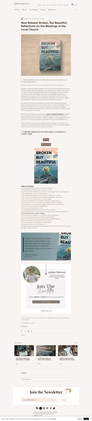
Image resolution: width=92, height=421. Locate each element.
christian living (25, 323)
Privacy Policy (53, 419)
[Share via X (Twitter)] (25, 331)
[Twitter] (54, 408)
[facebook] (50, 408)
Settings (80, 419)
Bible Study (52, 9)
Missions (43, 9)
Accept (86, 419)
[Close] (90, 419)
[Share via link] (31, 331)
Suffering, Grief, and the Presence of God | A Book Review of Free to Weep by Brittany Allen (67, 359)
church (32, 323)
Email (22, 396)
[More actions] (70, 19)
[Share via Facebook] (21, 331)
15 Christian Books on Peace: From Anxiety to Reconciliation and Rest (45, 359)
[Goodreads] (40, 408)
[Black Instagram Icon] (44, 408)
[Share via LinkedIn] (28, 331)
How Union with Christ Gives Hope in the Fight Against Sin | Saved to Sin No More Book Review (23, 359)
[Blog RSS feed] (37, 408)
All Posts (17, 9)
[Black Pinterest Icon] (47, 408)
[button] (76, 9)
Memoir (24, 9)
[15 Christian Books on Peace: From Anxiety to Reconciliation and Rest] (46, 350)
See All (76, 342)
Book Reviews (34, 9)
